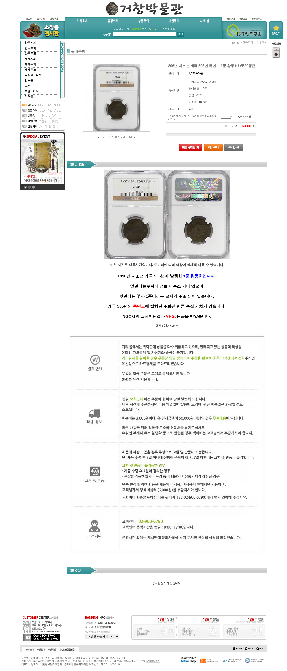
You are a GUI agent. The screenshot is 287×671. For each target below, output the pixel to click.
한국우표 (30, 53)
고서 (27, 85)
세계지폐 (30, 58)
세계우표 (30, 69)
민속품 (29, 80)
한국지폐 (30, 42)
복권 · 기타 (32, 91)
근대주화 (261, 42)
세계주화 (30, 64)
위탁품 (29, 96)
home (235, 42)
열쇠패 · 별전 (33, 75)
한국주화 (30, 48)
